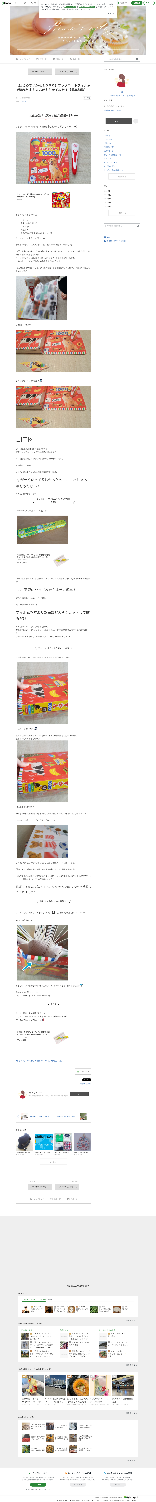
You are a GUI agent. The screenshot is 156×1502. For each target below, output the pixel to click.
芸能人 (50, 1299)
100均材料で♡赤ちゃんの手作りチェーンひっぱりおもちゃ (41, 72)
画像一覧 (59, 59)
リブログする (84, 1071)
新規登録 (137, 3)
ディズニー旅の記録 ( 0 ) (113, 170)
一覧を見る (122, 177)
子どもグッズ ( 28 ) (111, 162)
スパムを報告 (63, 1500)
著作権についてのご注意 (116, 241)
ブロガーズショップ (116, 96)
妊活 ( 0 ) (107, 143)
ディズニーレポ (26, 1330)
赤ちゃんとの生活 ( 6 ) (112, 155)
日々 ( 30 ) (108, 139)
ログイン (149, 3)
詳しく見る (78, 1484)
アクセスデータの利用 (101, 1500)
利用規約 (87, 1500)
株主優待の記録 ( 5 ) (111, 166)
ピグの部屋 (131, 96)
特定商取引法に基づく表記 (121, 1500)
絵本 (23, 101)
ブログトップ (25, 59)
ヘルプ (135, 1500)
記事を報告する (86, 1084)
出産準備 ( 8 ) (109, 151)
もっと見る (53, 1162)
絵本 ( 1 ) (107, 159)
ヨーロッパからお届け (107, 1330)
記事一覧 (43, 59)
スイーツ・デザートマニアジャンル (34, 1299)
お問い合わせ (75, 1500)
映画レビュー (65, 1330)
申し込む (118, 1484)
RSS (108, 237)
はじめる (38, 1484)
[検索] (137, 59)
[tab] (34, 1299)
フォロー (79, 1094)
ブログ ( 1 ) (108, 136)
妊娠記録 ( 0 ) (109, 147)
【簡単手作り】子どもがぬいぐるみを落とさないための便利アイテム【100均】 (68, 72)
